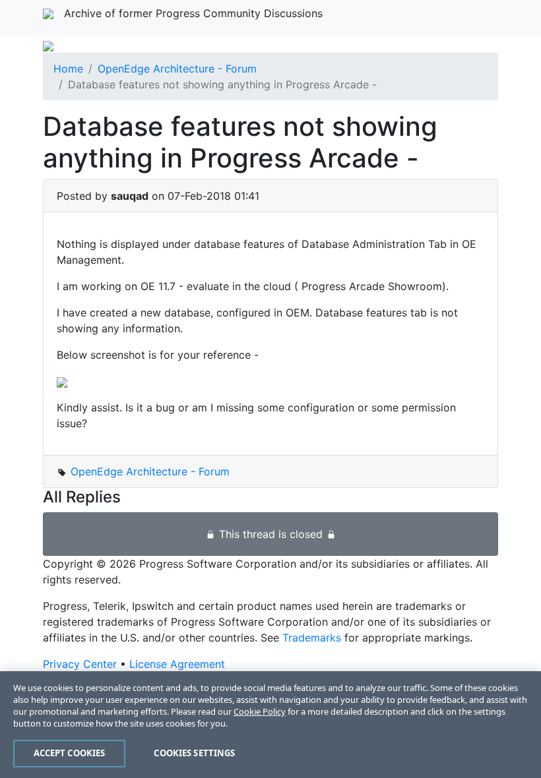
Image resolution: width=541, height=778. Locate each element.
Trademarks (311, 637)
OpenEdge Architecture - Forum (177, 68)
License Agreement (177, 664)
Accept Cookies (70, 753)
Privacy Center (80, 664)
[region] (270, 724)
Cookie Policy (260, 711)
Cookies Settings (194, 753)
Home (68, 68)
